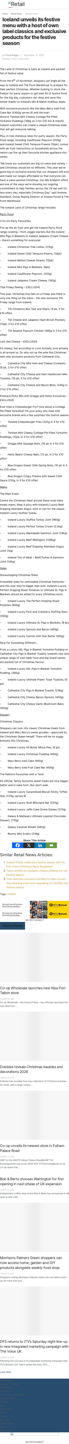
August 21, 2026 (7, 1156)
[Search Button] (65, 4)
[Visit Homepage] (20, 4)
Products (4, 1402)
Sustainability (7, 1423)
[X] (28, 845)
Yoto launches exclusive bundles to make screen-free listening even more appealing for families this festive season (37, 883)
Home (5, 13)
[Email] (51, 845)
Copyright (5, 1391)
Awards (4, 1426)
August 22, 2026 (7, 1078)
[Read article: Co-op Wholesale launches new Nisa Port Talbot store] (34, 957)
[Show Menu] (3, 4)
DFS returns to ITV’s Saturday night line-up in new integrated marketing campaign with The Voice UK (34, 1346)
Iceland (11, 894)
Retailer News (31, 13)
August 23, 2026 (7, 999)
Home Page (6, 1380)
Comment (5, 1419)
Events (3, 1412)
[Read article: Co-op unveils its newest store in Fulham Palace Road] (34, 1115)
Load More (5, 1372)
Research (5, 1430)
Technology (6, 1409)
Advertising (6, 1387)
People (3, 1416)
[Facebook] (17, 845)
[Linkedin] (40, 845)
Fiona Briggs (11, 55)
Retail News (16, 13)
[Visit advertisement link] (34, 905)
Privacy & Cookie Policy (12, 1394)
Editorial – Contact (9, 1384)
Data (2, 1405)
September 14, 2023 (34, 55)
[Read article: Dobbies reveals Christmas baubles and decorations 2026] (34, 1036)
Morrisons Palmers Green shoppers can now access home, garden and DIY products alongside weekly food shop (31, 1263)
